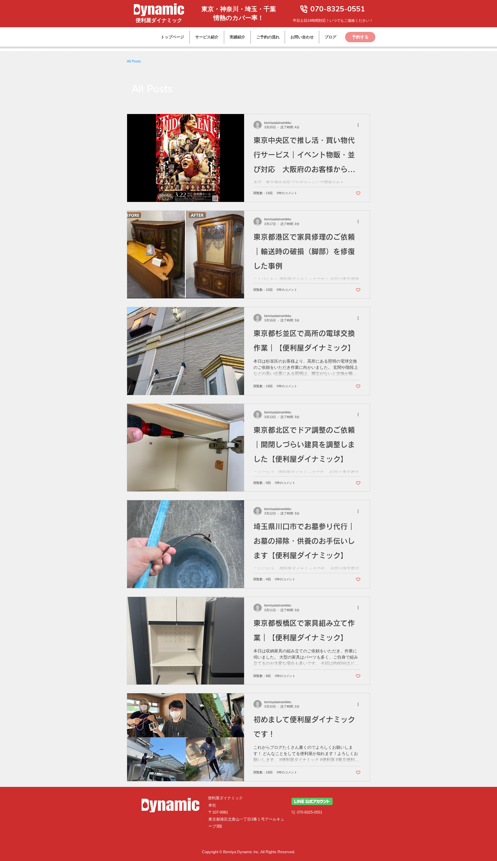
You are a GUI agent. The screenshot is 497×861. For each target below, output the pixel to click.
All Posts (134, 61)
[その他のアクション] (360, 125)
